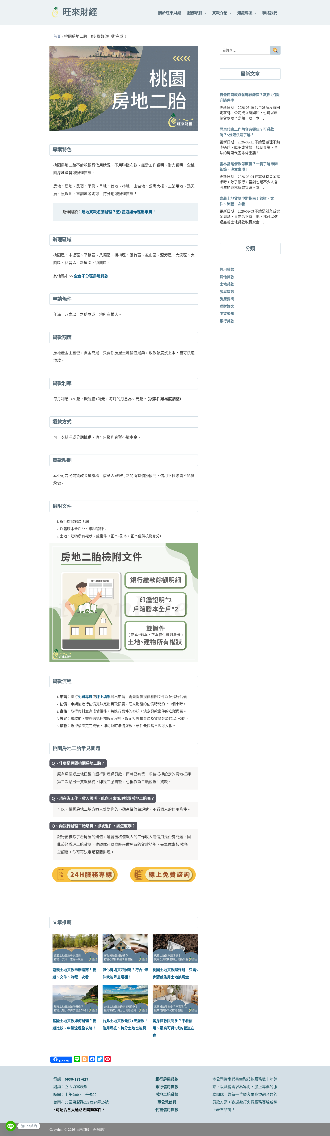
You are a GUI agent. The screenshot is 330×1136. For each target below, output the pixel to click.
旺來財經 (80, 13)
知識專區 (244, 13)
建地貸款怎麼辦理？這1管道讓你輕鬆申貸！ (119, 212)
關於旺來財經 (169, 13)
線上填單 (103, 696)
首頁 (57, 36)
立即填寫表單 (76, 1086)
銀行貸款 (227, 321)
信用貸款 (227, 269)
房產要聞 (227, 299)
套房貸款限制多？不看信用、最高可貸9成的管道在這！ (173, 1028)
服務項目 (194, 13)
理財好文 (227, 306)
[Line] (11, 1126)
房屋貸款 (227, 291)
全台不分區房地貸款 (91, 276)
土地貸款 (227, 284)
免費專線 (85, 696)
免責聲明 (99, 1129)
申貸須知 (227, 313)
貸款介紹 (219, 13)
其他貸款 (227, 277)
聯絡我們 (269, 13)
